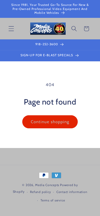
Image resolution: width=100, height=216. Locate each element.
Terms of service (53, 200)
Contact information (71, 192)
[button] (11, 28)
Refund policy (40, 192)
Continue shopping (50, 121)
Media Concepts (47, 185)
